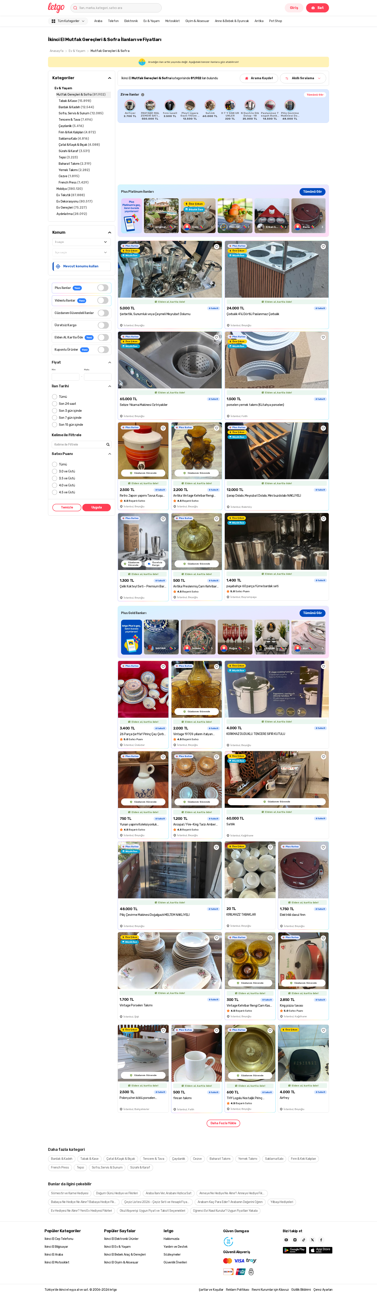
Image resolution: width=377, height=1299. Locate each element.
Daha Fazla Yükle (223, 1123)
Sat (320, 8)
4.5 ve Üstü (67, 492)
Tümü (63, 397)
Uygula (96, 507)
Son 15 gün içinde (71, 425)
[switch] (102, 287)
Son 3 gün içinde (70, 411)
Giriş (294, 8)
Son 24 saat (67, 404)
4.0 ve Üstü (67, 485)
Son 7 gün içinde (70, 418)
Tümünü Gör (315, 94)
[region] (223, 110)
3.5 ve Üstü (67, 478)
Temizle (67, 507)
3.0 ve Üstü (67, 471)
